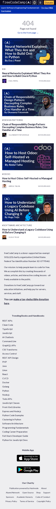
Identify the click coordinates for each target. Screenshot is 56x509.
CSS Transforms (9, 349)
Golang (5, 386)
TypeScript (7, 329)
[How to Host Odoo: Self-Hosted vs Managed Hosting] (28, 156)
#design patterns (12, 120)
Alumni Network (13, 492)
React (5, 374)
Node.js (6, 394)
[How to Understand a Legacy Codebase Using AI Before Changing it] (28, 207)
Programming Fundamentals (15, 427)
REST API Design (10, 357)
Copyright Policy (44, 501)
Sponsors (10, 497)
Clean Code (7, 325)
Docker (5, 382)
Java (4, 366)
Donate (49, 2)
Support (46, 492)
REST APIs (7, 320)
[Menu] (40, 2)
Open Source (28, 492)
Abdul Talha (14, 186)
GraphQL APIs (9, 345)
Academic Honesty (25, 497)
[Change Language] (34, 2)
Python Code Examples (13, 415)
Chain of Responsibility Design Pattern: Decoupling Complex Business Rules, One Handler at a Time (24, 127)
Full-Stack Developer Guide (15, 436)
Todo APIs (7, 399)
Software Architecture (12, 423)
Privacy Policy (11, 501)
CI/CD (5, 378)
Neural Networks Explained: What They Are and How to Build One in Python (26, 75)
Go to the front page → (28, 32)
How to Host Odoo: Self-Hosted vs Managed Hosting (27, 180)
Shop (38, 492)
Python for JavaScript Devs (15, 440)
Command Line (9, 341)
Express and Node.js (11, 411)
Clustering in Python (11, 419)
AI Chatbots (8, 337)
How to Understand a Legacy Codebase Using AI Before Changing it (27, 231)
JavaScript (7, 333)
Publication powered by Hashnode (23, 488)
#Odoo (6, 174)
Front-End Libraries (11, 407)
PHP (4, 361)
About (44, 488)
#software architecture (17, 225)
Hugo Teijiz (14, 237)
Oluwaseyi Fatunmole (19, 135)
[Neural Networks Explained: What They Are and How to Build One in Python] (28, 51)
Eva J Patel (13, 81)
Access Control (9, 353)
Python (5, 390)
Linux (4, 370)
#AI (4, 69)
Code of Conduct (42, 497)
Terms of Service (27, 501)
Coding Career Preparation (14, 431)
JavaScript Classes (11, 403)
